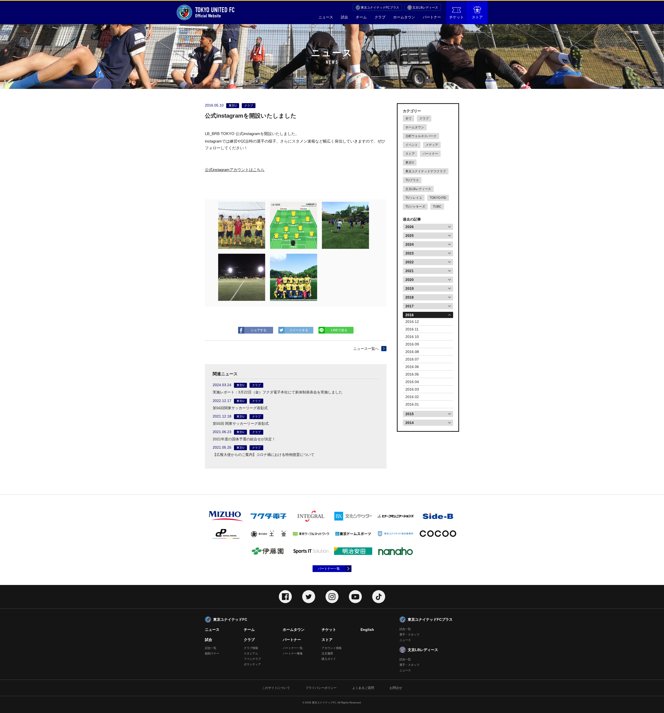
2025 (409, 236)
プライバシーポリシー (321, 688)
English (367, 629)
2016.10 (412, 337)
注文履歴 (327, 653)
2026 (409, 227)
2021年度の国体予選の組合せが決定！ (244, 439)
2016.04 (412, 382)
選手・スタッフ (409, 634)
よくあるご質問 (363, 688)
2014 (409, 423)
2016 (409, 315)
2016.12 (412, 322)
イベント (411, 145)
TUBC (437, 206)
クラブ (380, 17)
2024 (409, 244)
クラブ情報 (251, 648)
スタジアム (251, 653)
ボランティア (252, 664)
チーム (361, 17)
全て (408, 118)
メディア (432, 145)
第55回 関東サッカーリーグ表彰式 (241, 423)
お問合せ (396, 688)
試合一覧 (210, 648)
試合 (344, 17)
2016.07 (412, 359)
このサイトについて (276, 688)
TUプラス (412, 180)
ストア (477, 17)
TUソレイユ (413, 198)
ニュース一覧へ (366, 349)
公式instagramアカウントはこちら (235, 169)
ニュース (326, 17)
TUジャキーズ (415, 206)
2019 (409, 288)
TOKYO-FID (438, 198)
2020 (409, 280)
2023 (409, 253)
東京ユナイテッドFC (230, 619)
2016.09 (412, 344)
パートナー (432, 17)
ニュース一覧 (199, 29)
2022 (409, 262)
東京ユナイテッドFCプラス (380, 7)
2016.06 (412, 367)
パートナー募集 (293, 653)
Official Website (215, 12)
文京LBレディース (425, 7)
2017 (409, 306)
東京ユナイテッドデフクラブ (425, 171)
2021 (409, 271)
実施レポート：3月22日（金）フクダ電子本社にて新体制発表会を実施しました (277, 392)
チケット (456, 17)
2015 (409, 414)
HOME (180, 29)
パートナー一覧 (329, 568)
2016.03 (412, 389)
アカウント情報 (332, 648)
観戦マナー (212, 653)
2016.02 (412, 397)
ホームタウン (404, 17)
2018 (409, 297)
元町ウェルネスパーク (421, 136)
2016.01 (412, 404)
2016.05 (412, 374)
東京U (409, 162)
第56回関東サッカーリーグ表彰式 (240, 408)
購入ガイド (329, 658)
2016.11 (412, 329)
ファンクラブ (252, 658)
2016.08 (412, 352)
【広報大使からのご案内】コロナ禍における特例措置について (263, 455)
